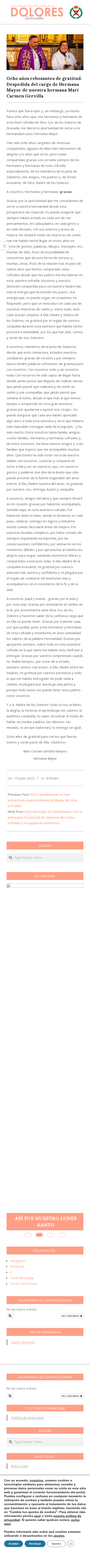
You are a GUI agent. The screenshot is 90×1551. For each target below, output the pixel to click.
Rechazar (35, 1543)
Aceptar (14, 1543)
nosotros (36, 1480)
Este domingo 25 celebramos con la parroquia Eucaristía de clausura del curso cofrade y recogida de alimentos (45, 817)
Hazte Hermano (23, 1342)
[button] (10, 1315)
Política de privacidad (27, 1417)
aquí (37, 1516)
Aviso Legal (19, 1466)
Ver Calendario (70, 1315)
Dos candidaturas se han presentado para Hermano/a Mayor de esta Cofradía (42, 800)
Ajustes (56, 1543)
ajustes (59, 1535)
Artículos (52, 778)
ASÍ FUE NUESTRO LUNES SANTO (46, 1221)
